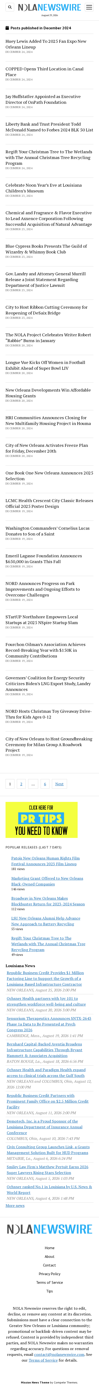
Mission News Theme (35, 1382)
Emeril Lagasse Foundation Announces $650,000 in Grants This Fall (44, 558)
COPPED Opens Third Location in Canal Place (45, 71)
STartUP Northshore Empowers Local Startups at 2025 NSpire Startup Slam (42, 619)
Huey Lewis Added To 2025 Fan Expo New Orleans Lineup (46, 44)
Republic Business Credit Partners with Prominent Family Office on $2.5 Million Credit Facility (48, 1101)
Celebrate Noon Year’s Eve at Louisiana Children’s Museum (44, 188)
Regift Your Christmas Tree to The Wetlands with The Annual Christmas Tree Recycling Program (49, 157)
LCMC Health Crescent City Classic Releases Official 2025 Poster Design (49, 503)
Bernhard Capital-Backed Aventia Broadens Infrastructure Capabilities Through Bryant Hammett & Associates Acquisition (44, 1049)
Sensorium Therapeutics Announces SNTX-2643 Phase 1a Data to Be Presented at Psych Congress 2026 (49, 1024)
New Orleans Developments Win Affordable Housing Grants (48, 393)
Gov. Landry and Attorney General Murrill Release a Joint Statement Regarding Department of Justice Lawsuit (46, 279)
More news (15, 1205)
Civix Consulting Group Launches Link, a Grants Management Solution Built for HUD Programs (48, 1149)
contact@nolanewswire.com (59, 1354)
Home (50, 1247)
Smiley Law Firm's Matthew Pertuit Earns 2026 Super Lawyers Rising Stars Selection (47, 1169)
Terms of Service (49, 1282)
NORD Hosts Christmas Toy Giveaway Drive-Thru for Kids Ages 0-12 (49, 714)
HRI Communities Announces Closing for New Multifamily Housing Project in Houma (48, 420)
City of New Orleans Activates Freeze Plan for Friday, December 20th (47, 448)
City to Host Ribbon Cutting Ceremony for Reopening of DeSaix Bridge (46, 310)
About (50, 1256)
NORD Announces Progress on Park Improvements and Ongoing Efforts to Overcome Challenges (43, 589)
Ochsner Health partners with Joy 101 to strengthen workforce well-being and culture (46, 1001)
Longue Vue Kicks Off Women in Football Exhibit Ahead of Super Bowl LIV (45, 365)
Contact (49, 1265)
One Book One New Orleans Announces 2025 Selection (49, 475)
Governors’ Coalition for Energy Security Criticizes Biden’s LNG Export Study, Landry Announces (48, 683)
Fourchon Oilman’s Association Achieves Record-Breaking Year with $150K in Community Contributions (46, 650)
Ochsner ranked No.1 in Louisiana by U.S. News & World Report (49, 1189)
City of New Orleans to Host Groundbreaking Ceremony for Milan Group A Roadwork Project (49, 744)
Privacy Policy (49, 1273)
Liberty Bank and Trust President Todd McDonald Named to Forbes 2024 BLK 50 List (49, 127)
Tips (49, 1291)
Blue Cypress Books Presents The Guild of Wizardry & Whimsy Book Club (46, 249)
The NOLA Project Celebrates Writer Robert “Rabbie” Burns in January (48, 337)
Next (59, 784)
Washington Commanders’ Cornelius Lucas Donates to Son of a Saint (48, 531)
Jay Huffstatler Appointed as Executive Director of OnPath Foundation (43, 99)
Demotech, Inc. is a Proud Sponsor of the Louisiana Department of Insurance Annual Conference (44, 1127)
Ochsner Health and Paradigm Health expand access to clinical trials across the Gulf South (46, 1072)
